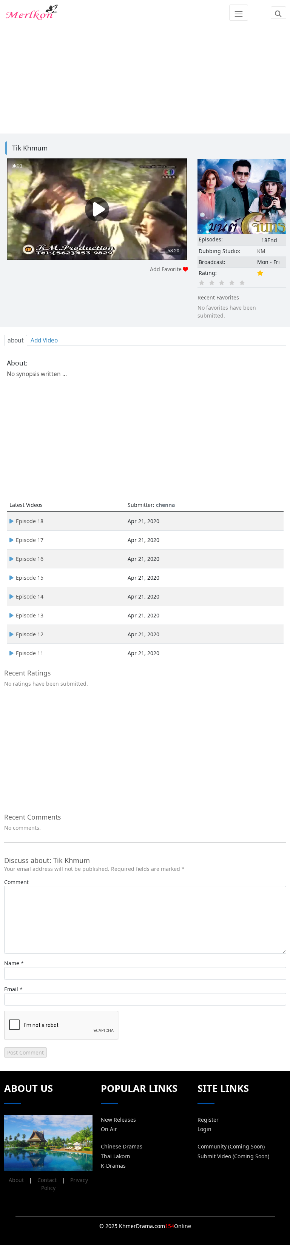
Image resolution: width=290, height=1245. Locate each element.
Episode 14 (29, 596)
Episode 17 (29, 539)
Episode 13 (29, 615)
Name (11, 963)
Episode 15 (29, 577)
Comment (16, 882)
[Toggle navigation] (238, 12)
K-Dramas (113, 1165)
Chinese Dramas (121, 1146)
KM (261, 251)
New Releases (118, 1119)
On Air (109, 1129)
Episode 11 (29, 653)
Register (208, 1119)
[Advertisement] (145, 78)
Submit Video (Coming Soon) (233, 1156)
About (16, 1180)
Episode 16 (29, 558)
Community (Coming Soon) (231, 1146)
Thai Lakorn (115, 1156)
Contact (47, 1180)
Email (11, 989)
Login (204, 1129)
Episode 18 (29, 521)
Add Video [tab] (44, 340)
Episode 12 (29, 634)
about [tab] (16, 340)
